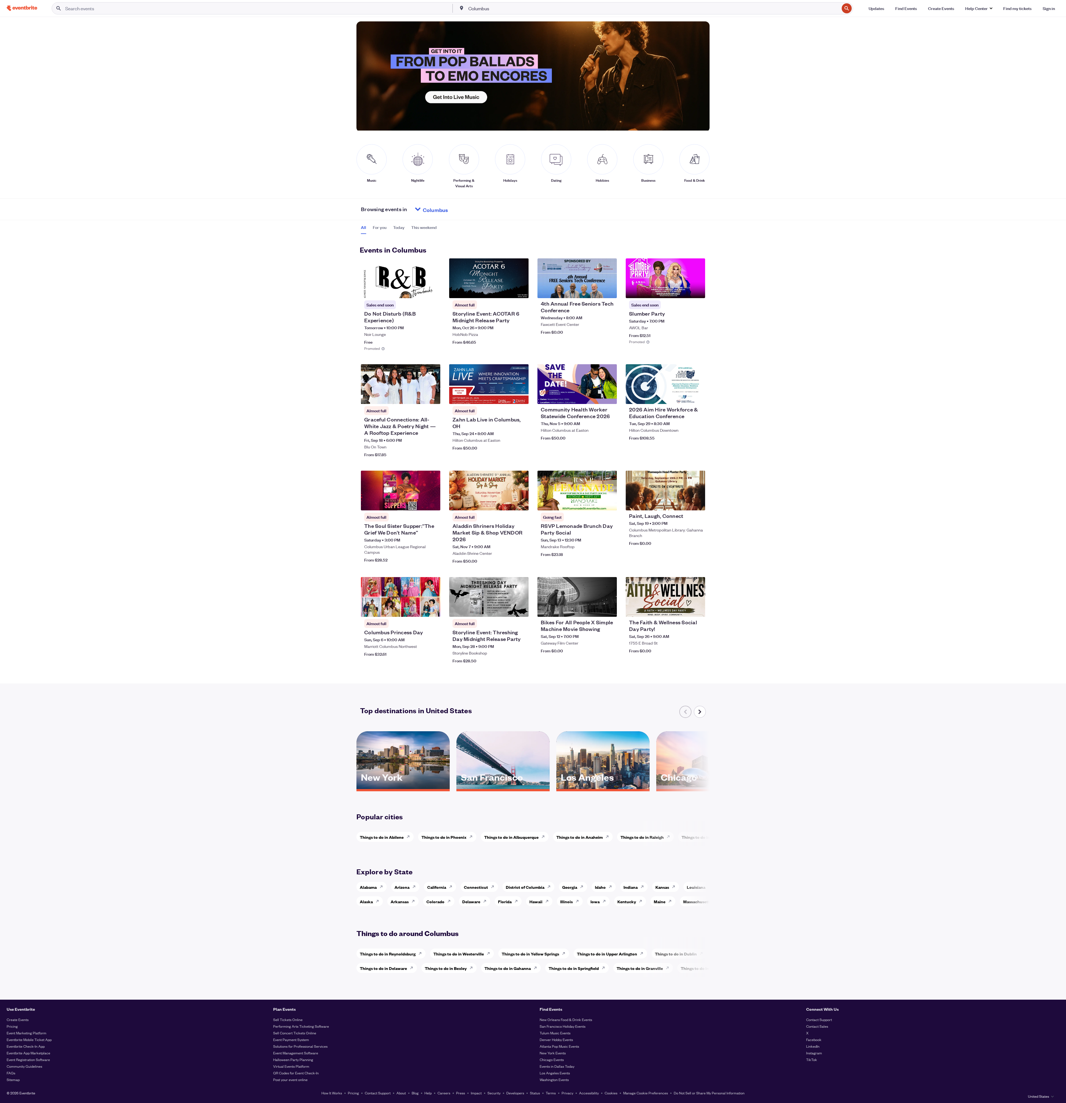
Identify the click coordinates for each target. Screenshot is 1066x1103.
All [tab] (363, 227)
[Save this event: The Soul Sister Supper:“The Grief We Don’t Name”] (419, 502)
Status (535, 1092)
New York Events (553, 1052)
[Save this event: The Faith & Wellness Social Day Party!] (684, 609)
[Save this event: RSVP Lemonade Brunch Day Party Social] (595, 502)
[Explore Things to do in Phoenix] (472, 836)
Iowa (595, 901)
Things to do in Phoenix (443, 837)
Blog (415, 1092)
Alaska (366, 901)
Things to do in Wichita (703, 837)
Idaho (600, 887)
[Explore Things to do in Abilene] (410, 836)
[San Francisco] (503, 787)
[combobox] (653, 8)
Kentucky (626, 901)
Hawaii (535, 901)
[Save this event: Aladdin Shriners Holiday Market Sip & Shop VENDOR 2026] (507, 502)
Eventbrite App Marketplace (28, 1052)
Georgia (569, 887)
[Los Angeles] (603, 787)
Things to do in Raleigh (642, 837)
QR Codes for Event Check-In (296, 1072)
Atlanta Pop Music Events (559, 1046)
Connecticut (476, 887)
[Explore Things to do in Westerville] (490, 953)
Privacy (567, 1092)
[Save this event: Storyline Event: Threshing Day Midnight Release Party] (507, 609)
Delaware (471, 901)
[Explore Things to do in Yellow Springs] (565, 953)
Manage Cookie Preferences (645, 1092)
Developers (515, 1092)
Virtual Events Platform (291, 1066)
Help (428, 1092)
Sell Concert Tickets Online (294, 1032)
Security (494, 1092)
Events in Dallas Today (557, 1066)
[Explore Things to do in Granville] (669, 968)
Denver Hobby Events (556, 1039)
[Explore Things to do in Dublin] (703, 953)
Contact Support (819, 1019)
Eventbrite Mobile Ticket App (29, 1039)
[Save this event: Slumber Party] (684, 290)
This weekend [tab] (424, 227)
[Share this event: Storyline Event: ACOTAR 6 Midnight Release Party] (520, 290)
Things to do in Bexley (446, 968)
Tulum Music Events (555, 1032)
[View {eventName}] (400, 278)
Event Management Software (295, 1052)
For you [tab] (379, 227)
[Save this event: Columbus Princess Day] (419, 609)
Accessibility (589, 1092)
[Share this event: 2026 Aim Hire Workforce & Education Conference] (697, 396)
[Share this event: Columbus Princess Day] (432, 609)
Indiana (630, 887)
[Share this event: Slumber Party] (697, 290)
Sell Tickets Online (288, 1019)
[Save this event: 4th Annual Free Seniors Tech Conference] (595, 290)
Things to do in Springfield (574, 968)
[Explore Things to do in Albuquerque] (545, 836)
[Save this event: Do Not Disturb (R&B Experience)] (419, 290)
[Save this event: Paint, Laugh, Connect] (684, 502)
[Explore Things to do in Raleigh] (670, 836)
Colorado (435, 901)
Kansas (662, 887)
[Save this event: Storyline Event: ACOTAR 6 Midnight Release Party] (507, 290)
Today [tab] (398, 227)
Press (460, 1092)
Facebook (813, 1039)
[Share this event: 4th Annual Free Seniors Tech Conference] (609, 290)
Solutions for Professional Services (300, 1046)
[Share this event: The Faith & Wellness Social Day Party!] (697, 609)
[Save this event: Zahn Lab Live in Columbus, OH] (507, 396)
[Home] (22, 8)
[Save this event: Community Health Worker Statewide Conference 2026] (595, 396)
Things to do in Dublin (676, 954)
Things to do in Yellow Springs (530, 954)
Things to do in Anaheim (579, 837)
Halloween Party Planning (293, 1059)
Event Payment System (291, 1039)
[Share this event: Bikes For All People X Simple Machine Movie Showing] (609, 609)
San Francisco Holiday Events (562, 1026)
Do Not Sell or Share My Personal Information (709, 1092)
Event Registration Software (28, 1059)
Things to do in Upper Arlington (607, 954)
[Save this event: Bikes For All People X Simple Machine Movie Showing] (595, 609)
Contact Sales (817, 1026)
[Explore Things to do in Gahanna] (537, 968)
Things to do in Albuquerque (511, 837)
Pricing (12, 1026)
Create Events (18, 1019)
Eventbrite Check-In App (26, 1046)
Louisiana (696, 887)
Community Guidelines (24, 1066)
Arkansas (400, 901)
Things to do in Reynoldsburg (388, 954)
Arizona (401, 887)
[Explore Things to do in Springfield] (605, 968)
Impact (476, 1092)
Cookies (611, 1092)
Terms (551, 1092)
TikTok (811, 1059)
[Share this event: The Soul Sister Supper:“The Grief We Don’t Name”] (432, 502)
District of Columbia (525, 887)
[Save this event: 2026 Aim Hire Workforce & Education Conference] (684, 396)
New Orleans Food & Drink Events (566, 1019)
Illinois (566, 901)
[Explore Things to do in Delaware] (413, 968)
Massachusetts (697, 901)
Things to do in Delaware (383, 968)
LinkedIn (812, 1046)
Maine (659, 901)
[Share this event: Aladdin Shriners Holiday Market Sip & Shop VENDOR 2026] (520, 502)
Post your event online (290, 1079)
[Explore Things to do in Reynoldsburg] (422, 953)
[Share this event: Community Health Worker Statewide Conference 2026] (609, 396)
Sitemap (13, 1079)
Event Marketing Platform (26, 1032)
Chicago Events (552, 1059)
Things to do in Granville (640, 968)
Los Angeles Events (555, 1072)
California (436, 887)
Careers (444, 1092)
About (401, 1092)
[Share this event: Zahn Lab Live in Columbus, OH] (520, 396)
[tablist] (399, 229)
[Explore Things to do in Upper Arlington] (643, 953)
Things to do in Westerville (458, 954)
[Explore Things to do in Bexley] (473, 968)
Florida (505, 901)
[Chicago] (703, 787)
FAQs (11, 1072)
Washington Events (554, 1079)
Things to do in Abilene (382, 837)
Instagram (814, 1052)
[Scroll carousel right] (700, 712)
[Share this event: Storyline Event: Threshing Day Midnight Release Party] (520, 609)
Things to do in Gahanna (507, 968)
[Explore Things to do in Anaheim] (609, 836)
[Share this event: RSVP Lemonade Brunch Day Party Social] (609, 502)
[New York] (403, 787)
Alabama (368, 887)
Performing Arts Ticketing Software (301, 1026)
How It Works (331, 1092)
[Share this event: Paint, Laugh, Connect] (697, 502)
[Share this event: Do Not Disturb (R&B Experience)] (432, 290)
